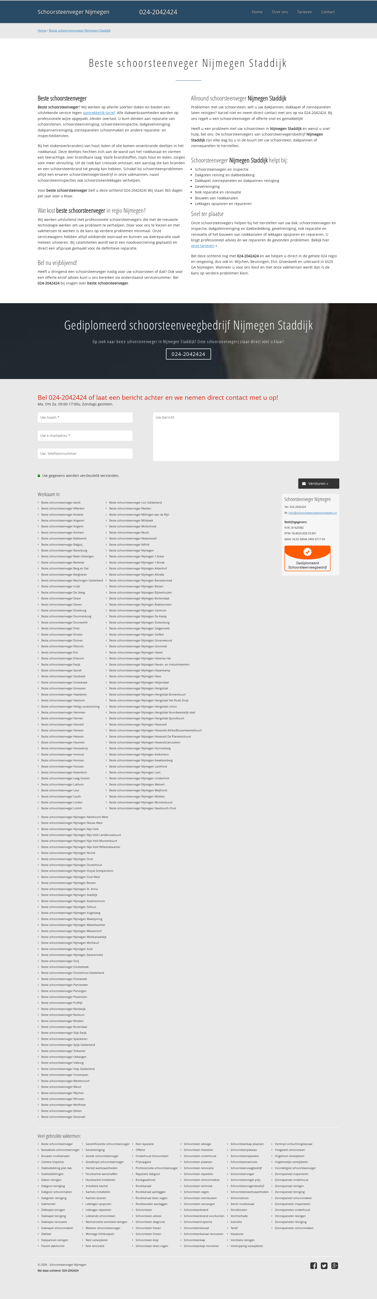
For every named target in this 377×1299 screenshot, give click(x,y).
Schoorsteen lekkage (197, 1144)
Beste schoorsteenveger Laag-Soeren (65, 778)
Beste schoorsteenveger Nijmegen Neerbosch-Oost (142, 808)
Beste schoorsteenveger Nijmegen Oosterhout (71, 865)
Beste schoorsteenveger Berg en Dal (64, 568)
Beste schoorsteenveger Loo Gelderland (135, 502)
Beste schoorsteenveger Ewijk (60, 664)
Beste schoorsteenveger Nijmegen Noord (68, 853)
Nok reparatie (145, 1144)
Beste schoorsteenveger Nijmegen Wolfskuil (70, 943)
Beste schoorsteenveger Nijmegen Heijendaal (139, 682)
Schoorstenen (240, 1198)
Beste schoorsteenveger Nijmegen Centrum (137, 610)
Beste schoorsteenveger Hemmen (63, 712)
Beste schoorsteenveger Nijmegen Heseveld (138, 724)
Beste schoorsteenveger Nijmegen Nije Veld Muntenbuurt (79, 841)
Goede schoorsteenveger (102, 1156)
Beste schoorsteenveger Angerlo (62, 526)
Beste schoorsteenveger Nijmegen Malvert (137, 784)
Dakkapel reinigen (53, 1210)
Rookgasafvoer (145, 1180)
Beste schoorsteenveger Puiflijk (62, 1003)
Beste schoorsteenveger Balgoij (61, 544)
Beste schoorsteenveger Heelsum (63, 700)
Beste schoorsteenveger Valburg (62, 1063)
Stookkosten (239, 1210)
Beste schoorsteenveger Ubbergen (63, 1057)
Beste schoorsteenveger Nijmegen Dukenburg (139, 622)
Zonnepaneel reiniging (290, 1192)
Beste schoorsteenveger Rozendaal (64, 1027)
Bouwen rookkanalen (55, 1156)
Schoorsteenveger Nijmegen (74, 11)
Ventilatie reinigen (243, 1240)
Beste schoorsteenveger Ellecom (62, 646)
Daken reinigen (51, 1180)
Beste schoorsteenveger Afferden (63, 508)
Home (42, 30)
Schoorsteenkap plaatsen (247, 1144)
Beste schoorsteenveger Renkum (62, 1015)
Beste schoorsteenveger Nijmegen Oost (67, 859)
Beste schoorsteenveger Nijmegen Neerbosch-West (74, 817)
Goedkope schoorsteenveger (105, 1162)
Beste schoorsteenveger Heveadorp (64, 748)
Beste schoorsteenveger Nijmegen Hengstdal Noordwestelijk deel (152, 712)
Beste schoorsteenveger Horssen (62, 760)
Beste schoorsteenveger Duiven (62, 640)
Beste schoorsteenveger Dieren (61, 604)
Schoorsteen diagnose (150, 1222)
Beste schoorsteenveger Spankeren (64, 1039)
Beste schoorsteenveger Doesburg (63, 610)
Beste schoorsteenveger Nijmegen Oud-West (70, 877)
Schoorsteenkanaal (196, 1228)
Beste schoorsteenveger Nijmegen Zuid (67, 949)
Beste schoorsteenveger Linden (62, 802)
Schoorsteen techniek (198, 1186)
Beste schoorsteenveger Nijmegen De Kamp (138, 616)
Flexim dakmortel (52, 1246)
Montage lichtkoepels (100, 1234)
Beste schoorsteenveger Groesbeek (64, 682)
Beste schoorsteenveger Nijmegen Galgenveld (139, 628)
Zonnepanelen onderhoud (292, 1210)
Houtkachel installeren (100, 1180)
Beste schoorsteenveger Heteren (62, 736)
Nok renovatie (95, 1246)
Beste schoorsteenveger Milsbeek (131, 520)
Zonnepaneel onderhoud (291, 1180)
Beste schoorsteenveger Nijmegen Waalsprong (71, 919)
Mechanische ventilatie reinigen (106, 1222)
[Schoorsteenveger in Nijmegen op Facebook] (314, 1265)
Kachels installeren (98, 1192)
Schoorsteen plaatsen (198, 1162)
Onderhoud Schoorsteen (152, 1156)
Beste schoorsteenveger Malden (130, 508)
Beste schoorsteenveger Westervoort (65, 1081)
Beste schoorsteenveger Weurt (61, 1087)
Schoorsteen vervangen (199, 1204)
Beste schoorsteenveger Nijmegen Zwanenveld (72, 955)
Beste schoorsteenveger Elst (59, 652)
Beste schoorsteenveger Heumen (63, 742)
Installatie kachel (97, 1186)
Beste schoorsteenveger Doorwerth (64, 622)
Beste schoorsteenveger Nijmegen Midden (137, 796)
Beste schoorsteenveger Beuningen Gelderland (72, 580)
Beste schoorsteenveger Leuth (61, 796)
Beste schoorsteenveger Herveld (62, 724)
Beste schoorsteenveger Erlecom (62, 658)
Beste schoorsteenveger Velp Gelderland (68, 1069)
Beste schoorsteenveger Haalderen (64, 694)
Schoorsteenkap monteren (201, 1246)
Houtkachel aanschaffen (101, 1174)
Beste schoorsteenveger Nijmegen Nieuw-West (72, 823)
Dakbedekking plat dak (56, 1168)
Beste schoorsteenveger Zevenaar (63, 1117)
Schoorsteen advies (148, 1216)
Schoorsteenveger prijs (246, 1180)
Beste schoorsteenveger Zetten (61, 1111)
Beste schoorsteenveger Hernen (62, 718)
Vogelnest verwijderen (289, 1156)
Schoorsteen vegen (196, 1192)
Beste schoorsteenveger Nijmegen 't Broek (137, 562)
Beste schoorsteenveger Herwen (62, 730)
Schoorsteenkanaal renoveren (203, 1234)
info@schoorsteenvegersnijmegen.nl (313, 513)
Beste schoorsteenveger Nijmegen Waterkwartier (73, 925)
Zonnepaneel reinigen (289, 1186)
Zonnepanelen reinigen (290, 1216)
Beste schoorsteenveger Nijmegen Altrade (136, 574)
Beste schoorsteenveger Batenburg (64, 550)
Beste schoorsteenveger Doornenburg (66, 616)
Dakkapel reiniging (53, 1216)
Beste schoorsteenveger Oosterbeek (65, 967)
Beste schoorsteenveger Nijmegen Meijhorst (138, 790)
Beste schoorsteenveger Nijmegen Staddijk (80, 30)
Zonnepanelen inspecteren (292, 1204)
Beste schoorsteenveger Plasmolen (64, 997)
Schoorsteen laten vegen (152, 1246)
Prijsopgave (143, 1162)
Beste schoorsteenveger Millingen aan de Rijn (139, 514)
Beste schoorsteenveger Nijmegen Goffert (136, 634)
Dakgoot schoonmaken (56, 1192)
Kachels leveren (96, 1198)
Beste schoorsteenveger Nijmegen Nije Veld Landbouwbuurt (81, 835)
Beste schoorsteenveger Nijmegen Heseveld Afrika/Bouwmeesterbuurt (155, 730)
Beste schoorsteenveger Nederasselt (133, 538)
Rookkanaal (143, 1186)
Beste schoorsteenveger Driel (60, 628)
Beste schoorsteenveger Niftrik (129, 544)
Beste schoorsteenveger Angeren (62, 520)
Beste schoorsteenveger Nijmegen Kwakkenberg (141, 760)
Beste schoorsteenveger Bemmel (62, 562)
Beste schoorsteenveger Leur (60, 790)
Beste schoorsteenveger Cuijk (60, 586)
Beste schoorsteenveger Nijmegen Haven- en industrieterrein (149, 664)
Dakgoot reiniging (53, 1186)
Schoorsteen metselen (198, 1150)
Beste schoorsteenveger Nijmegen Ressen (68, 883)
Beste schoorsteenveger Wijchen (62, 1093)
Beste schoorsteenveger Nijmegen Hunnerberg (140, 748)
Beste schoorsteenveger (57, 1144)
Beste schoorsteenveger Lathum (62, 784)
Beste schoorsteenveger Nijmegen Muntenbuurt (141, 802)
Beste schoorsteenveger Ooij (60, 961)
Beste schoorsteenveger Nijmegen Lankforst (138, 766)
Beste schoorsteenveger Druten (62, 634)
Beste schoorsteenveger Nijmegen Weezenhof (71, 931)
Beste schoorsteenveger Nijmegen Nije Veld (69, 829)
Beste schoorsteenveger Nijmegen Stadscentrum (73, 901)
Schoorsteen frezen (148, 1228)
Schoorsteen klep (147, 1240)
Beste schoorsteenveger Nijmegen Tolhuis (68, 907)
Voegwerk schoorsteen (290, 1150)
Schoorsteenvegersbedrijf (247, 1186)
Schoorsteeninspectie (198, 1222)
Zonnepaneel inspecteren (292, 1174)
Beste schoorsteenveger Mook (129, 532)
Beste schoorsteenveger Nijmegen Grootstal (138, 646)
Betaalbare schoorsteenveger (60, 1150)
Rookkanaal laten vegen (151, 1198)
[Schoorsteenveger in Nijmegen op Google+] (335, 1265)
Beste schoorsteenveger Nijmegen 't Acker (136, 556)
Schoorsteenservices (244, 1162)
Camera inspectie (52, 1162)
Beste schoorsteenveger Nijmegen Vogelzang (70, 913)
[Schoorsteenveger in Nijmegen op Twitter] (325, 1265)
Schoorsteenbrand (196, 1210)
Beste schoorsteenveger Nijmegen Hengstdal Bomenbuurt (147, 694)
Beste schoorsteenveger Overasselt (64, 979)
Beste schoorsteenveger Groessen (63, 688)
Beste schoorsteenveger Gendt (61, 670)
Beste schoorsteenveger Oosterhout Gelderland (72, 973)
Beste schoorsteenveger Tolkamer (63, 1051)
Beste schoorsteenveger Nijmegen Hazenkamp (139, 670)
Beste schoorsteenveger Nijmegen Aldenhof (138, 568)
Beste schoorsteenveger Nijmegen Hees (135, 676)
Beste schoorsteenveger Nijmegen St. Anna (69, 889)
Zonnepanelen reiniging (290, 1222)
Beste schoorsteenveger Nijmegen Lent (135, 772)
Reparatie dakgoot (148, 1174)
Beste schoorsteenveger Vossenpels (64, 1075)
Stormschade (239, 1216)
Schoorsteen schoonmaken (202, 1180)
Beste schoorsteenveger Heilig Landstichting (70, 706)
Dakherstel (48, 1204)
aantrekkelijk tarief (99, 112)
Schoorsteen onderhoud (200, 1156)
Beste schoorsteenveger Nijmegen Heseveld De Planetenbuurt (150, 736)
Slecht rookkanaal (242, 1204)
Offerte (140, 1150)
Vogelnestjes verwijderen (291, 1162)
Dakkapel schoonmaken (57, 1228)
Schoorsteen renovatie (199, 1168)
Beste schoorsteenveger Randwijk (63, 1009)
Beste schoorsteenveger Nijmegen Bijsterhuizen (140, 592)
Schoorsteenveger (242, 1174)
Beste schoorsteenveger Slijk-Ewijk (64, 1033)
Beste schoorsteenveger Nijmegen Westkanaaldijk (74, 937)
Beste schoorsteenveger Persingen (63, 991)
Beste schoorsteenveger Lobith (61, 808)
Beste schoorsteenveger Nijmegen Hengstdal (138, 688)
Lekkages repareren (98, 1210)
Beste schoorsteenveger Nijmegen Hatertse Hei (140, 658)
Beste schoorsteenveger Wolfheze (63, 1105)
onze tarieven (202, 245)
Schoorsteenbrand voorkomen (204, 1216)
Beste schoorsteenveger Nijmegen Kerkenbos (139, 754)
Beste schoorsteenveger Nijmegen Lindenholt (139, 778)
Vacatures (237, 1234)
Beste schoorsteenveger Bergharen (64, 574)
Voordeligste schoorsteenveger (295, 1168)
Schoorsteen (144, 1210)
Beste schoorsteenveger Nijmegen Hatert (136, 652)
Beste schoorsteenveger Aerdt (61, 502)
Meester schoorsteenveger (103, 1228)
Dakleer (46, 1234)
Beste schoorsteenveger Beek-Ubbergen (67, 556)
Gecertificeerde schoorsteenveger (108, 1144)
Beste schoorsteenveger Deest (61, 598)
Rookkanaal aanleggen (151, 1192)
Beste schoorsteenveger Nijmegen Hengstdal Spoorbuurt (146, 718)
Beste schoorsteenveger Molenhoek (132, 526)
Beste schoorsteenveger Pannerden (64, 985)
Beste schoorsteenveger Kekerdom (64, 772)
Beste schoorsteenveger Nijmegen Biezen (136, 586)
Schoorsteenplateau (244, 1150)
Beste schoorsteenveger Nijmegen (131, 550)
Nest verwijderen (97, 1240)
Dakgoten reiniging (53, 1198)
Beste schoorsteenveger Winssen (62, 1099)
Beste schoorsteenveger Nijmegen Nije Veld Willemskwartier (80, 847)
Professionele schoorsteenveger (157, 1168)
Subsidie (236, 1222)
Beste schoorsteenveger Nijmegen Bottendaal (139, 598)
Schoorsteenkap (194, 1240)
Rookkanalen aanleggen (151, 1204)
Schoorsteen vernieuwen (200, 1198)
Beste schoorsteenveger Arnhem (62, 532)
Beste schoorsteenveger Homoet (62, 754)
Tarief (234, 1228)
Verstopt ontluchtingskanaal (293, 1144)
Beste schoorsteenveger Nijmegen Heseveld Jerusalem (144, 742)
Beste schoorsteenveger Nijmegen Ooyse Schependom (77, 871)
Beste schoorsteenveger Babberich (64, 538)
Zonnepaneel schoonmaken (293, 1198)
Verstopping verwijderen (247, 1246)
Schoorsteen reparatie (198, 1174)
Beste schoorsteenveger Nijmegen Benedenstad (140, 580)
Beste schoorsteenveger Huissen (62, 766)
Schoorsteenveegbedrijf (246, 1168)
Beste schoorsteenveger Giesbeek (63, 676)
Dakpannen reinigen (54, 1240)
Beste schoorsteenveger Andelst (62, 514)
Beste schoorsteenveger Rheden (62, 1021)
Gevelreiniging (95, 1150)
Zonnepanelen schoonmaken (294, 1228)
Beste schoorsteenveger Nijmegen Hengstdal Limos (143, 706)
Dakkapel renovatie (54, 1222)
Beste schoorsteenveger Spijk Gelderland (68, 1045)
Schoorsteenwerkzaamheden (250, 1192)
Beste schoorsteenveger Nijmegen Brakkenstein (140, 604)
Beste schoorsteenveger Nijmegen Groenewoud (140, 640)
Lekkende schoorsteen (100, 1216)
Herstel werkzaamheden (101, 1168)
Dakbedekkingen (52, 1174)
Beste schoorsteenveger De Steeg (63, 592)
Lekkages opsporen (98, 1204)
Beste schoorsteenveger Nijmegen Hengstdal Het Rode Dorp (148, 700)
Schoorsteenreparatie (245, 1156)
